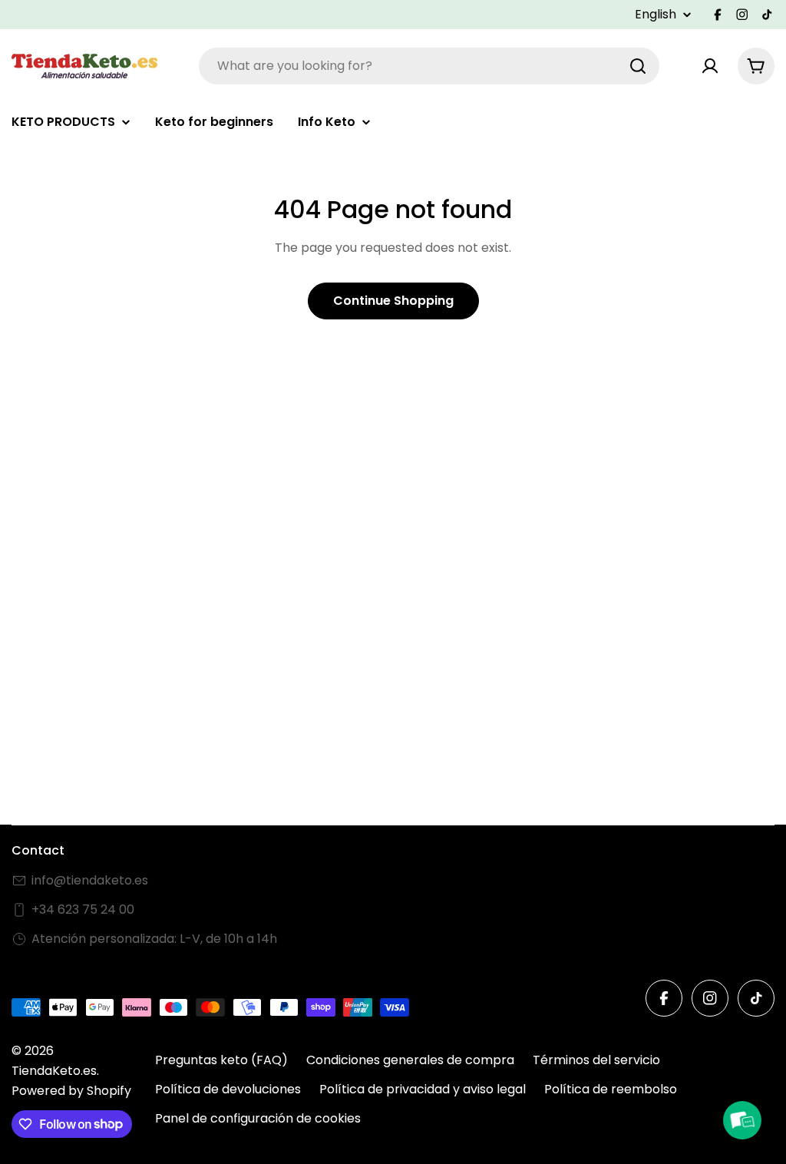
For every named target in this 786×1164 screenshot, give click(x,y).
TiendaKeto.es (54, 1071)
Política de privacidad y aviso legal (422, 1089)
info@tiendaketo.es (89, 880)
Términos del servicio (596, 1060)
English (655, 14)
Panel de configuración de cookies (258, 1118)
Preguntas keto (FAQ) (221, 1060)
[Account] (710, 66)
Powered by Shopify (71, 1091)
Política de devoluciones (228, 1089)
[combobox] (429, 66)
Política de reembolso (610, 1089)
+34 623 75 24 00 (82, 909)
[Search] (638, 66)
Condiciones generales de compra (410, 1060)
